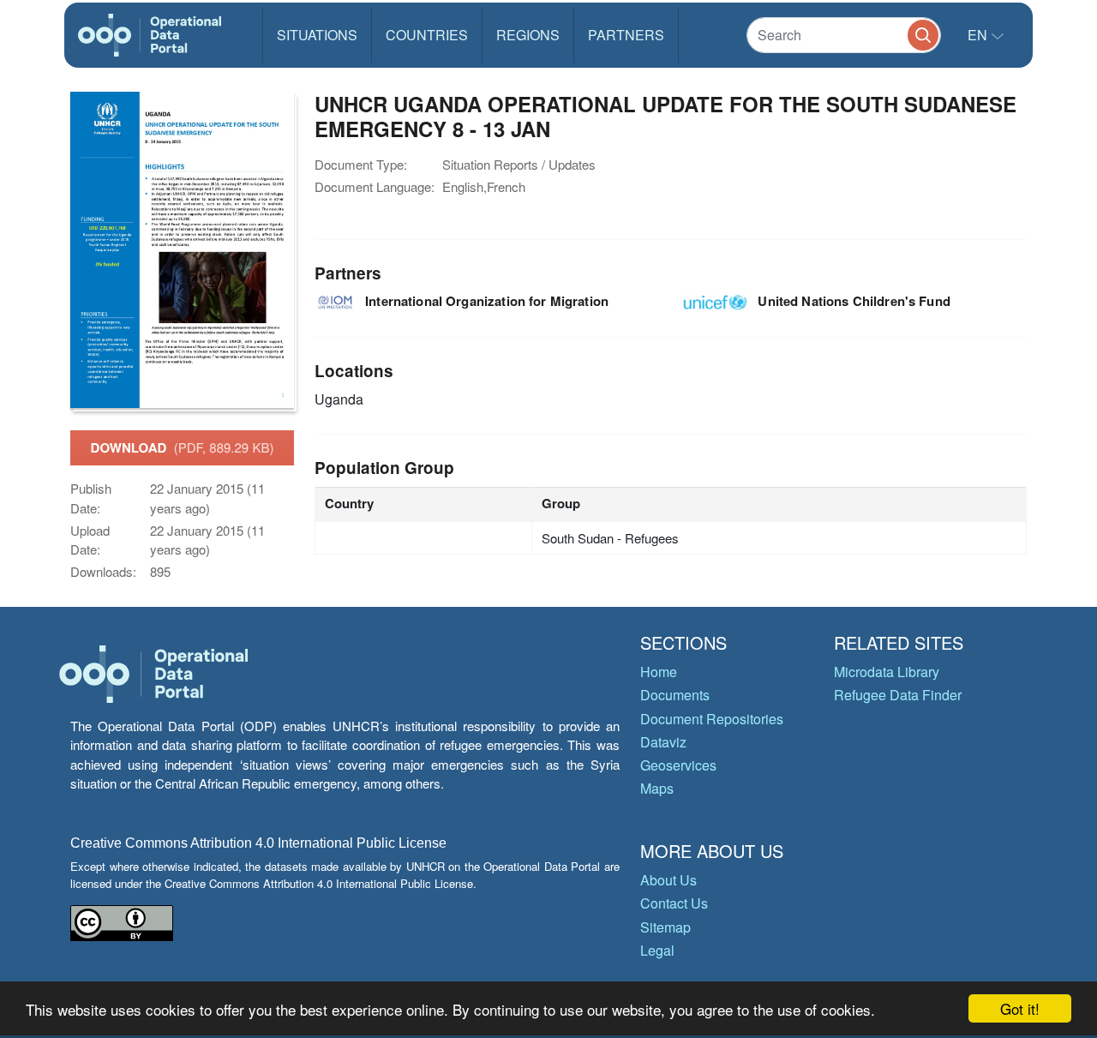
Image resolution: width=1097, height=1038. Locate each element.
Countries (427, 35)
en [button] (979, 35)
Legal (657, 950)
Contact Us (674, 903)
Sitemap (665, 927)
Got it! (1020, 1008)
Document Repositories (711, 719)
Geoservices (678, 765)
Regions (528, 35)
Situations (317, 35)
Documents (675, 695)
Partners (626, 35)
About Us (668, 880)
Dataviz (663, 742)
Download (182, 447)
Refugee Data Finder (898, 695)
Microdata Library (886, 671)
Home (658, 671)
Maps (657, 788)
